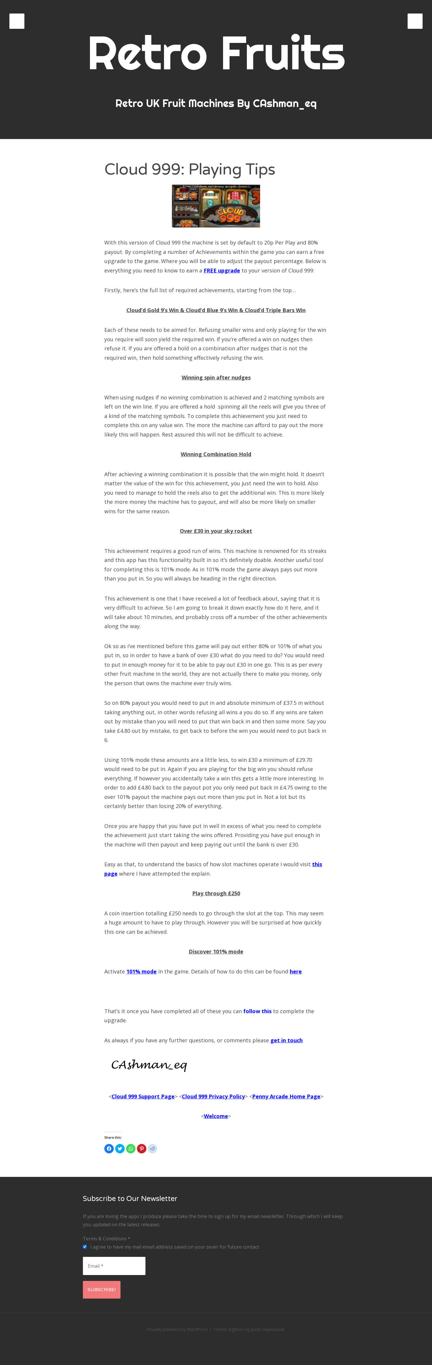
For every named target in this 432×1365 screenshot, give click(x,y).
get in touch (286, 1040)
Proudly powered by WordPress (177, 1329)
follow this (257, 1011)
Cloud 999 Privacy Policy (213, 1096)
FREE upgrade (222, 270)
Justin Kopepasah (268, 1329)
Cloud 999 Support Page (143, 1096)
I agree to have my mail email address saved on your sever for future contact (174, 1247)
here (296, 971)
